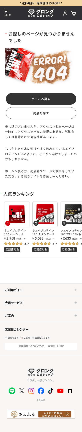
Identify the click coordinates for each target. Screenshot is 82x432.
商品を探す (41, 113)
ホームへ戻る (41, 99)
